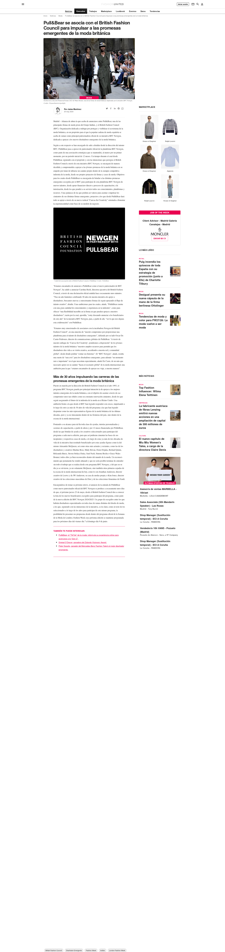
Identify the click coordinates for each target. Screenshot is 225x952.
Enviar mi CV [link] (160, 238)
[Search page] (197, 4)
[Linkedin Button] (115, 108)
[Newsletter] (193, 4)
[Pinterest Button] (119, 108)
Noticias (53, 16)
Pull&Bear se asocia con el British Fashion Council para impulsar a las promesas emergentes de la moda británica (106, 16)
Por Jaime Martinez (72, 109)
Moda (60, 16)
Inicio (45, 16)
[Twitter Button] (107, 108)
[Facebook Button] (111, 108)
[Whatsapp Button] (122, 108)
